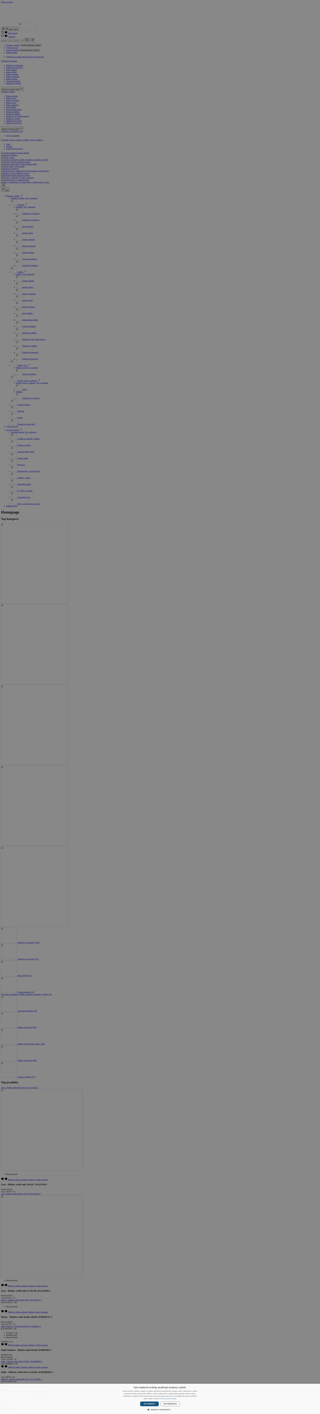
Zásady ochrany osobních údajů (164, 1398)
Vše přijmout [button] (149, 1404)
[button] (159, 1409)
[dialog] (160, 1399)
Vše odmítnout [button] (170, 1404)
